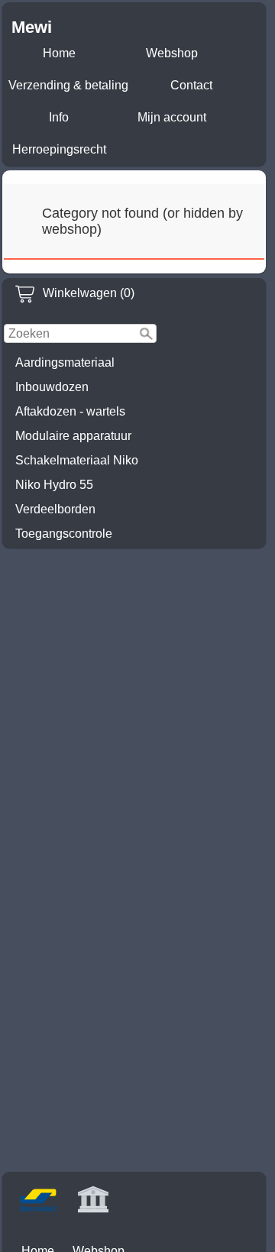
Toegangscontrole (63, 533)
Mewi (31, 27)
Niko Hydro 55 (54, 484)
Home (59, 53)
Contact (191, 85)
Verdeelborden (55, 509)
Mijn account (172, 117)
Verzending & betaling (68, 85)
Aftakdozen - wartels (70, 411)
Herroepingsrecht (59, 149)
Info (59, 117)
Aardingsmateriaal (65, 362)
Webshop (172, 53)
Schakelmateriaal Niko (76, 460)
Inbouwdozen (52, 386)
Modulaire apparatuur (73, 435)
